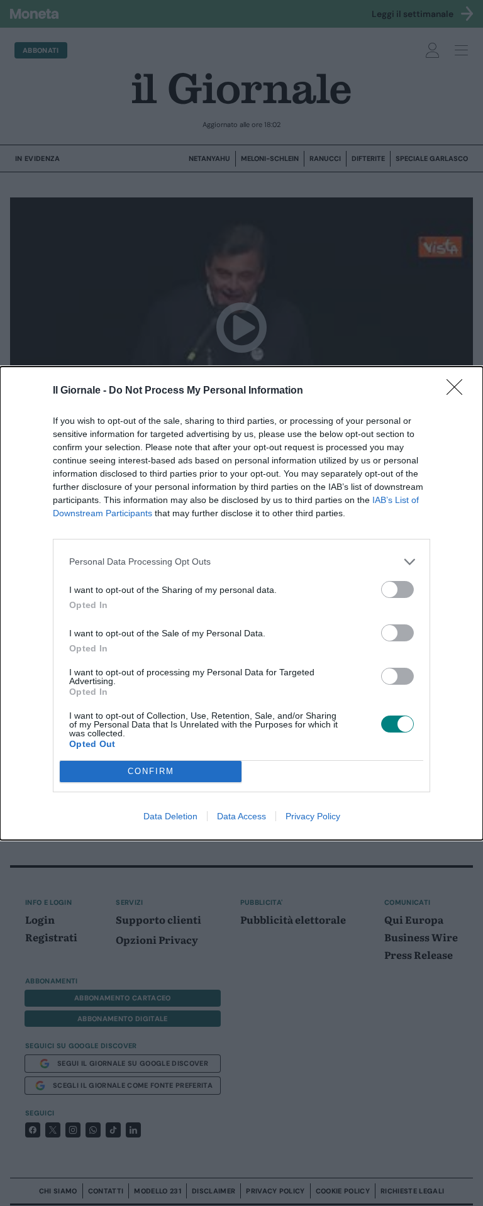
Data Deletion (170, 816)
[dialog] (241, 603)
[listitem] (241, 561)
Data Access (241, 816)
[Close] (458, 391)
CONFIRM (151, 771)
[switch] (397, 589)
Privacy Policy (313, 816)
